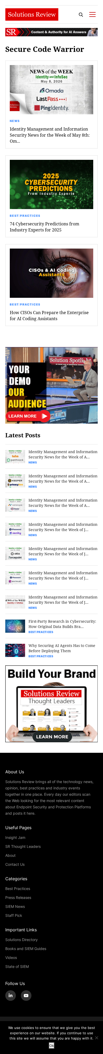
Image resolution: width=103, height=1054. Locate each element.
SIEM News (15, 906)
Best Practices (25, 215)
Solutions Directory (21, 939)
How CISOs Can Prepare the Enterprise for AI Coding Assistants (49, 315)
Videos (11, 957)
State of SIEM (17, 966)
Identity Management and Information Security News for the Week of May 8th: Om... (50, 135)
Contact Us (15, 864)
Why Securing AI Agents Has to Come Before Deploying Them (62, 648)
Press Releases (18, 897)
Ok (51, 1045)
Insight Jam (15, 837)
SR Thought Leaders (23, 846)
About (10, 855)
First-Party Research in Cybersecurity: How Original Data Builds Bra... (62, 624)
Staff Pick (13, 915)
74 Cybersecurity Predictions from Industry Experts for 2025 (44, 226)
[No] (96, 1037)
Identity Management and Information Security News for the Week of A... (63, 454)
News (15, 121)
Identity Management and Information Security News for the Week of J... (63, 527)
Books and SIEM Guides (25, 948)
